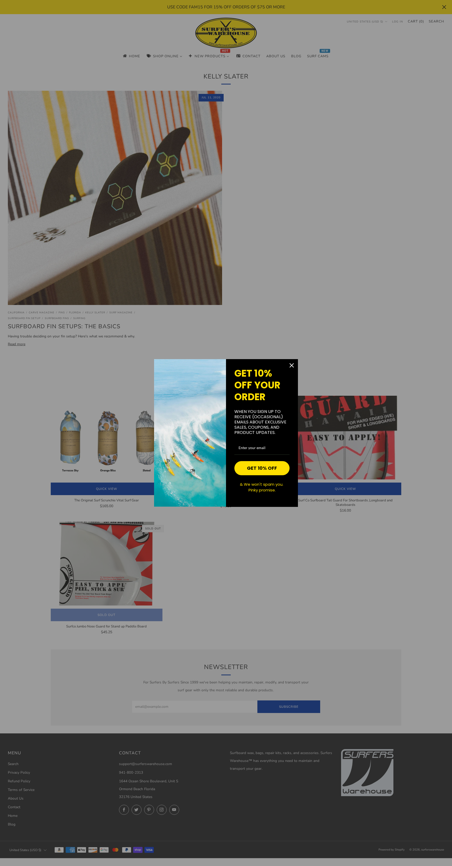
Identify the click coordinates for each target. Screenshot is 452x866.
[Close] (291, 365)
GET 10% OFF (262, 468)
